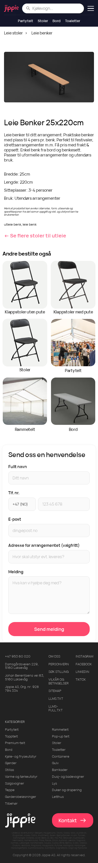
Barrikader (60, 770)
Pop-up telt (60, 736)
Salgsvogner (14, 783)
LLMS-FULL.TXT (55, 708)
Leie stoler (13, 33)
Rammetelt (60, 729)
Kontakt (68, 820)
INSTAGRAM (84, 656)
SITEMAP (54, 691)
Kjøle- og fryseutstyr (20, 756)
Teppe (10, 790)
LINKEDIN (82, 672)
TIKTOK (81, 679)
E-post (14, 519)
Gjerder (11, 763)
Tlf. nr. (14, 492)
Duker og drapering (67, 790)
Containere (60, 756)
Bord (57, 21)
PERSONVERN (58, 664)
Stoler (43, 21)
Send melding (49, 629)
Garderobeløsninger (20, 797)
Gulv (55, 763)
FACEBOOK (84, 664)
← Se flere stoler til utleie (35, 235)
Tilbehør (11, 803)
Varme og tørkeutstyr (21, 776)
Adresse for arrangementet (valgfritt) (44, 545)
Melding (15, 571)
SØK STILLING (58, 672)
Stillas (9, 770)
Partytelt (25, 21)
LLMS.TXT (55, 699)
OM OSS (54, 656)
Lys (54, 783)
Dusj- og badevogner (68, 776)
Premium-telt (15, 743)
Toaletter (72, 21)
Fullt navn (17, 466)
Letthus (58, 797)
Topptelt (11, 736)
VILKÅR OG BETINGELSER (58, 681)
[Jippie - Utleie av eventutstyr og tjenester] (11, 8)
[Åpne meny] (90, 8)
